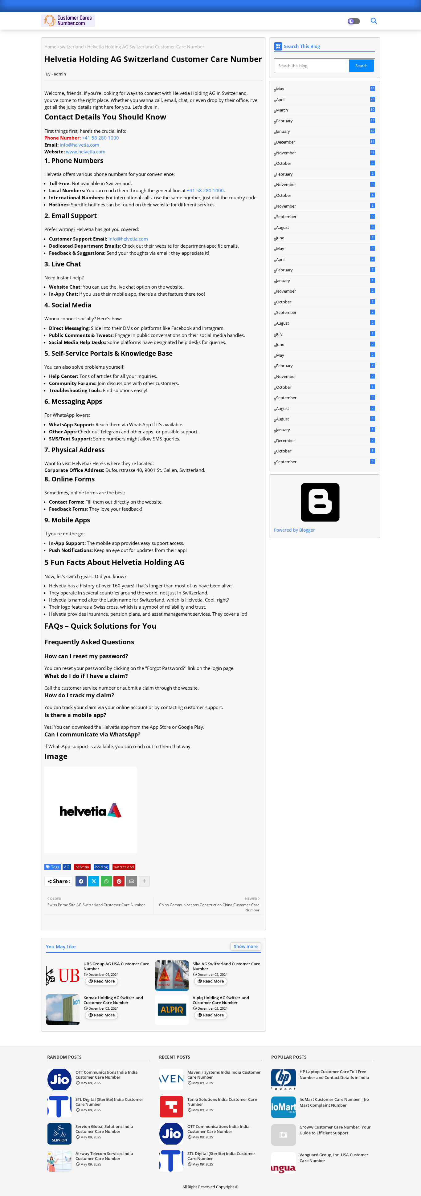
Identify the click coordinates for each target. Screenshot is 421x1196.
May (325, 89)
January (325, 131)
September (325, 216)
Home (50, 47)
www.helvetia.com (85, 151)
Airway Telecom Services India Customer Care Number (104, 1156)
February (325, 121)
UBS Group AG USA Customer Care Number (116, 966)
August (325, 227)
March (325, 110)
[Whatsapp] (106, 881)
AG (66, 867)
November (325, 153)
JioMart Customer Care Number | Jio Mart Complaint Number (334, 1102)
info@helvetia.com (79, 145)
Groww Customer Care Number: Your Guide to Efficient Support (335, 1129)
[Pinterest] (119, 881)
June (325, 238)
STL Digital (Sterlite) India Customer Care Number (109, 1102)
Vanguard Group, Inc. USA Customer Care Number (334, 1157)
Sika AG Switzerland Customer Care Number (226, 966)
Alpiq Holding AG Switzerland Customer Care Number (221, 1000)
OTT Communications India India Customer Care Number (107, 1075)
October (325, 163)
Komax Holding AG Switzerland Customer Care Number (113, 1000)
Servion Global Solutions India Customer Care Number (104, 1129)
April (325, 99)
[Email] (131, 881)
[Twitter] (93, 881)
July (325, 334)
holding (101, 867)
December (325, 142)
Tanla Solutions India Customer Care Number (222, 1102)
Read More (104, 981)
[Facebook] (81, 881)
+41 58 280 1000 (100, 138)
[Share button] (144, 881)
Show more (246, 946)
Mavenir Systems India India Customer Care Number (224, 1075)
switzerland (72, 47)
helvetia (82, 867)
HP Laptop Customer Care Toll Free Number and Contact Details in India (334, 1074)
